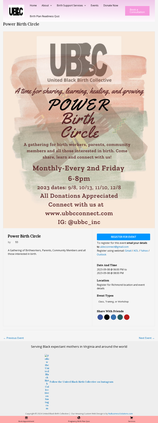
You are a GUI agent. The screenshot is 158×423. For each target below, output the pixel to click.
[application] (50, 5)
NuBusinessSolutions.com (120, 413)
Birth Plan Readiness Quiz (45, 16)
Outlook (101, 254)
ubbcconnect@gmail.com (114, 246)
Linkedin (113, 317)
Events (94, 5)
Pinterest (126, 317)
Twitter (107, 317)
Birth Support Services (70, 5)
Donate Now (110, 5)
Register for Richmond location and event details (121, 286)
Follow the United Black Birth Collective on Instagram (81, 381)
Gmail (128, 250)
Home (33, 5)
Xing (120, 317)
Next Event (147, 338)
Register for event (123, 237)
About (45, 5)
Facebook (100, 317)
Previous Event (13, 338)
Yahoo (145, 250)
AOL (136, 250)
